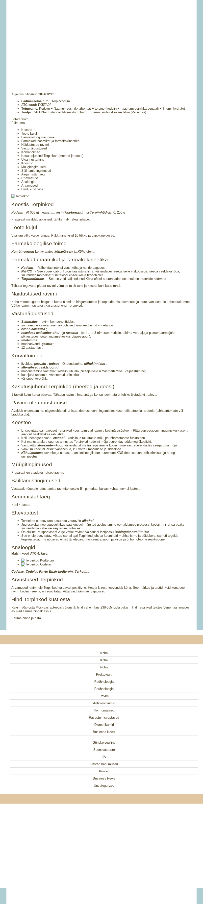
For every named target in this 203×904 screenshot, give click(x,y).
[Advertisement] (101, 39)
